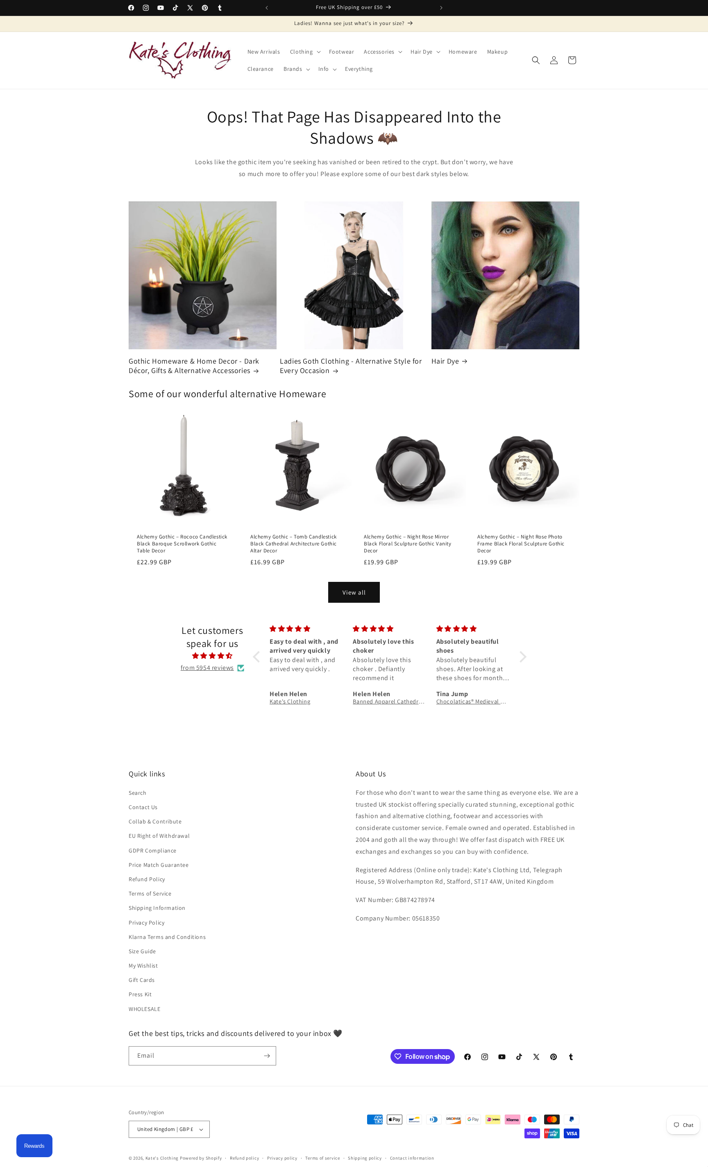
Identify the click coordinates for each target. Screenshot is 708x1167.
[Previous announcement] (267, 8)
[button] (304, 51)
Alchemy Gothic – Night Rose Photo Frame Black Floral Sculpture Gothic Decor (521, 544)
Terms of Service (150, 893)
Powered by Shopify (201, 1158)
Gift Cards (142, 980)
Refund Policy (147, 879)
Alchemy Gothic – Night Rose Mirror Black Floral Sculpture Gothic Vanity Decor (408, 544)
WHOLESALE (144, 1009)
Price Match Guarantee (159, 864)
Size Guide (142, 951)
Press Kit (140, 994)
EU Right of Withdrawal (159, 835)
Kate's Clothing (162, 1158)
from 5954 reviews (207, 667)
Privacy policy (282, 1158)
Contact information (412, 1158)
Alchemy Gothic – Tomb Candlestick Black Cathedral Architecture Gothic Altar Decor (293, 544)
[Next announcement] (441, 8)
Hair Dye (445, 361)
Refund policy (244, 1158)
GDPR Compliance (153, 850)
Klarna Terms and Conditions (167, 937)
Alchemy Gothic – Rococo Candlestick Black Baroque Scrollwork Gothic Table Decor (182, 544)
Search (138, 792)
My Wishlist (143, 965)
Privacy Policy (146, 922)
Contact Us (143, 807)
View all (354, 592)
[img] (212, 656)
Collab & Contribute (155, 821)
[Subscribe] (267, 1055)
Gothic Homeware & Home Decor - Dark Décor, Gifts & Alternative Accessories (194, 365)
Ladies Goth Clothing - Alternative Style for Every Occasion (351, 365)
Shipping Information (157, 907)
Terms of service (322, 1158)
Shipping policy (365, 1158)
